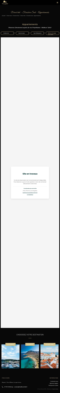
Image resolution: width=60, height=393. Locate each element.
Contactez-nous (54, 381)
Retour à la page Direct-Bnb (52, 33)
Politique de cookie (53, 385)
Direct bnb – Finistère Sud (13, 15)
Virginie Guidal (55, 389)
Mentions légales (54, 383)
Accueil (3, 15)
